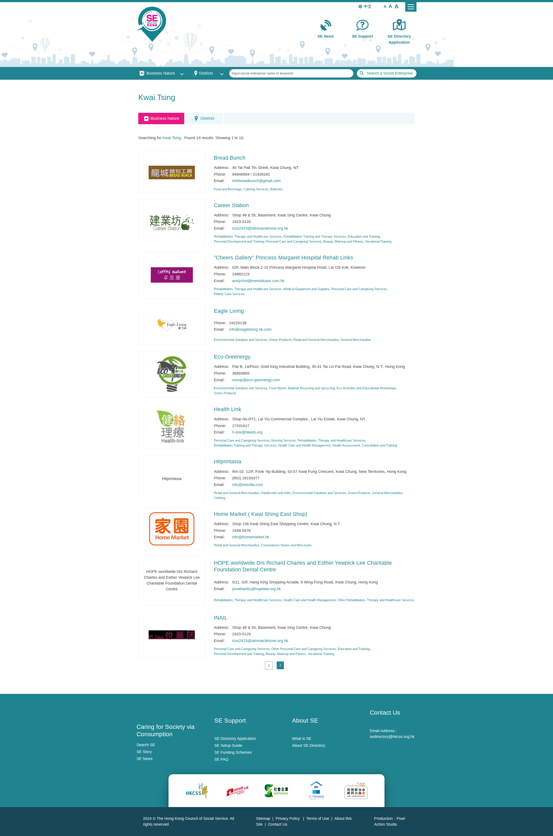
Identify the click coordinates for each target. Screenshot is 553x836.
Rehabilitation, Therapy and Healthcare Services (248, 236)
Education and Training (364, 236)
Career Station (231, 205)
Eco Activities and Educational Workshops (366, 388)
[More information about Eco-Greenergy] (171, 374)
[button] (385, 6)
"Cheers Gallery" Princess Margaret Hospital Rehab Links (283, 257)
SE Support (362, 36)
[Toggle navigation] (410, 7)
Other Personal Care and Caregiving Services (303, 649)
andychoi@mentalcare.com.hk (258, 281)
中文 (368, 6)
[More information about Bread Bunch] (171, 172)
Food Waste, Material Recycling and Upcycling (302, 388)
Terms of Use (317, 818)
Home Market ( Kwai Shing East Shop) (260, 514)
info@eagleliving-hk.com (250, 329)
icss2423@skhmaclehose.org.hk (260, 228)
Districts (206, 73)
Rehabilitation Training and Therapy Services (314, 236)
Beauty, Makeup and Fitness (343, 241)
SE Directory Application (399, 39)
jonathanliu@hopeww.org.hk (256, 589)
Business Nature (160, 73)
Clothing (219, 498)
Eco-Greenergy (232, 357)
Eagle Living (229, 311)
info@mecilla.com (247, 485)
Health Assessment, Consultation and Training (364, 445)
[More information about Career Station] (171, 222)
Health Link (227, 409)
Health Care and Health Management (304, 445)
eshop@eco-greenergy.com (256, 380)
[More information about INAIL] (171, 635)
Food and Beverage (228, 189)
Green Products (280, 340)
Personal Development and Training (239, 241)
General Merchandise (355, 340)
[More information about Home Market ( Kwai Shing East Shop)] (171, 529)
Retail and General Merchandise (316, 340)
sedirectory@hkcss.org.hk (392, 736)
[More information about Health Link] (171, 426)
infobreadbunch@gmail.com (256, 181)
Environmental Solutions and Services (240, 340)
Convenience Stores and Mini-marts (286, 545)
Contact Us (277, 824)
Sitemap (263, 818)
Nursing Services (283, 440)
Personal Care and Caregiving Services (293, 241)
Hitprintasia (227, 461)
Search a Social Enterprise (390, 73)
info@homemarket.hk (250, 537)
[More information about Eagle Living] (171, 324)
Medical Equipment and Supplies (306, 289)
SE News (326, 36)
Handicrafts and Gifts (276, 493)
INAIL (220, 618)
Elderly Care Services (229, 294)
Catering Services (256, 189)
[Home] (153, 24)
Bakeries (276, 189)
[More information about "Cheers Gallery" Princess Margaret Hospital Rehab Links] (171, 275)
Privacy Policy (288, 818)
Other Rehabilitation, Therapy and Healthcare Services (375, 600)
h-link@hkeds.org (247, 432)
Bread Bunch (229, 158)
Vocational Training (378, 241)
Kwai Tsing (171, 138)
